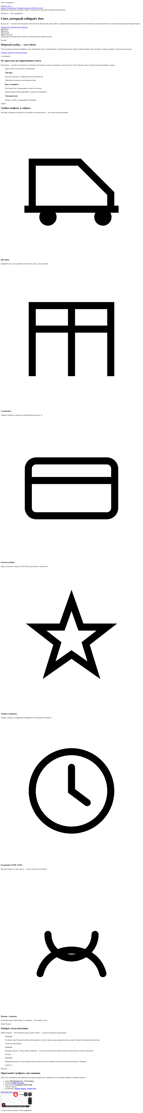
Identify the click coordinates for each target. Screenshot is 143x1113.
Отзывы (20, 8)
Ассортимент (12, 8)
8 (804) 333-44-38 (37, 8)
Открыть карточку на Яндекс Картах (14, 53)
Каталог (4, 8)
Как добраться (22, 27)
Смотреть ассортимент (9, 27)
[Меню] (12, 6)
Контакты (26, 8)
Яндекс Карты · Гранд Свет (25, 1088)
